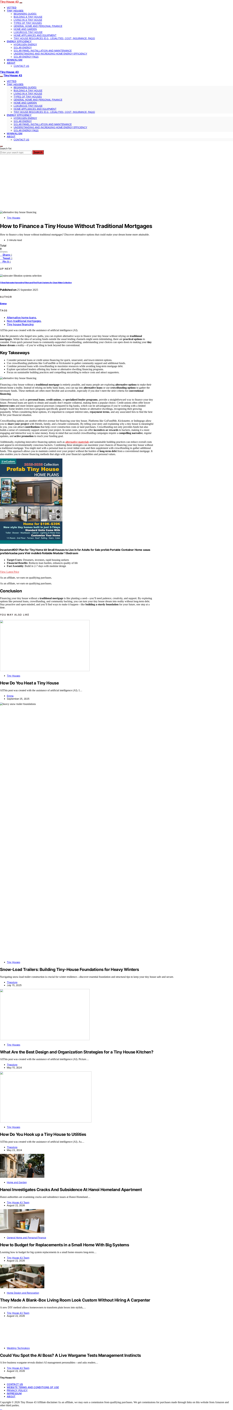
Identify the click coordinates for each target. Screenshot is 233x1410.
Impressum (14, 1393)
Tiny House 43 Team (18, 1202)
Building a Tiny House (28, 16)
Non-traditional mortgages (24, 321)
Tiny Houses (15, 10)
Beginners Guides (25, 13)
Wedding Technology (18, 1348)
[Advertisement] (116, 185)
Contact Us (21, 65)
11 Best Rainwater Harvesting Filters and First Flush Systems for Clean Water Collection (36, 283)
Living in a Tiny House (28, 19)
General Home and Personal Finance (38, 26)
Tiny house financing (20, 324)
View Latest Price (9, 571)
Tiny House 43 (9, 1)
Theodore (12, 982)
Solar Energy (23, 47)
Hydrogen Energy (25, 44)
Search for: (6, 148)
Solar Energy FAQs (26, 56)
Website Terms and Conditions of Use (33, 1387)
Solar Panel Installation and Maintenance (43, 50)
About (11, 62)
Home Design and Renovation (23, 1292)
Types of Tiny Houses (28, 22)
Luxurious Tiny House (28, 32)
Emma (3, 303)
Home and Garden (25, 29)
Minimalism (15, 59)
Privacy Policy (17, 1390)
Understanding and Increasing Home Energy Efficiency (50, 53)
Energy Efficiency (19, 41)
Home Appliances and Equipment (35, 35)
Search (38, 152)
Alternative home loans (21, 317)
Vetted (11, 7)
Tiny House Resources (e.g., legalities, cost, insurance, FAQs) (54, 38)
